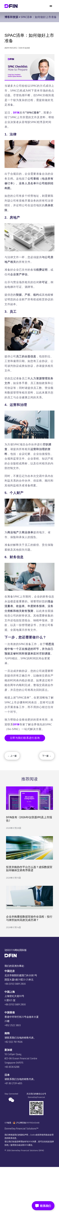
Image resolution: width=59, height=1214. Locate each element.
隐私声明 (24, 1135)
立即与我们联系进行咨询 (25, 738)
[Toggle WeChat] (43, 1205)
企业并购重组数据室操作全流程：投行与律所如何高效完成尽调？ (29, 918)
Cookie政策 (35, 1135)
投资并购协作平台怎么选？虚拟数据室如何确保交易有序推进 (29, 868)
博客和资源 (11, 17)
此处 (48, 1141)
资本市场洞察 (24, 48)
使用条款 (46, 1135)
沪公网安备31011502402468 (27, 1123)
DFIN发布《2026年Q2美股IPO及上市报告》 (29, 819)
